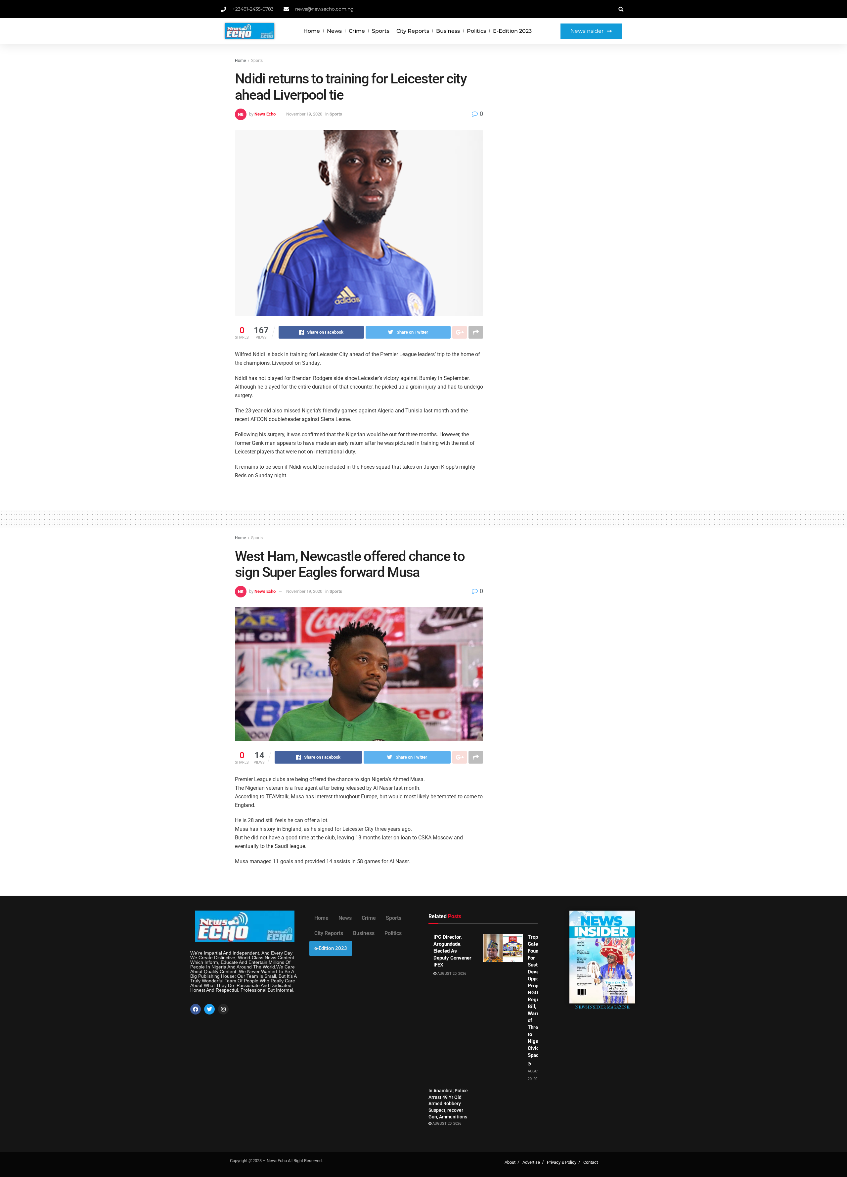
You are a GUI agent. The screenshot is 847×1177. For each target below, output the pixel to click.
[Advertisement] (555, 106)
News (334, 31)
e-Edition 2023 (512, 31)
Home (311, 31)
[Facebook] (195, 1009)
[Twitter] (209, 1009)
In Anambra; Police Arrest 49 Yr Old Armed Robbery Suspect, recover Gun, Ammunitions (448, 1103)
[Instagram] (223, 1009)
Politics (476, 31)
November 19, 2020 (304, 114)
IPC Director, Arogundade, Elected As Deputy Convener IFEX (452, 951)
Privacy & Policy (561, 1162)
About (510, 1162)
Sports (380, 31)
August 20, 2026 (451, 973)
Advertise (531, 1162)
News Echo (265, 114)
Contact (590, 1162)
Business (448, 31)
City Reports (412, 31)
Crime (357, 31)
